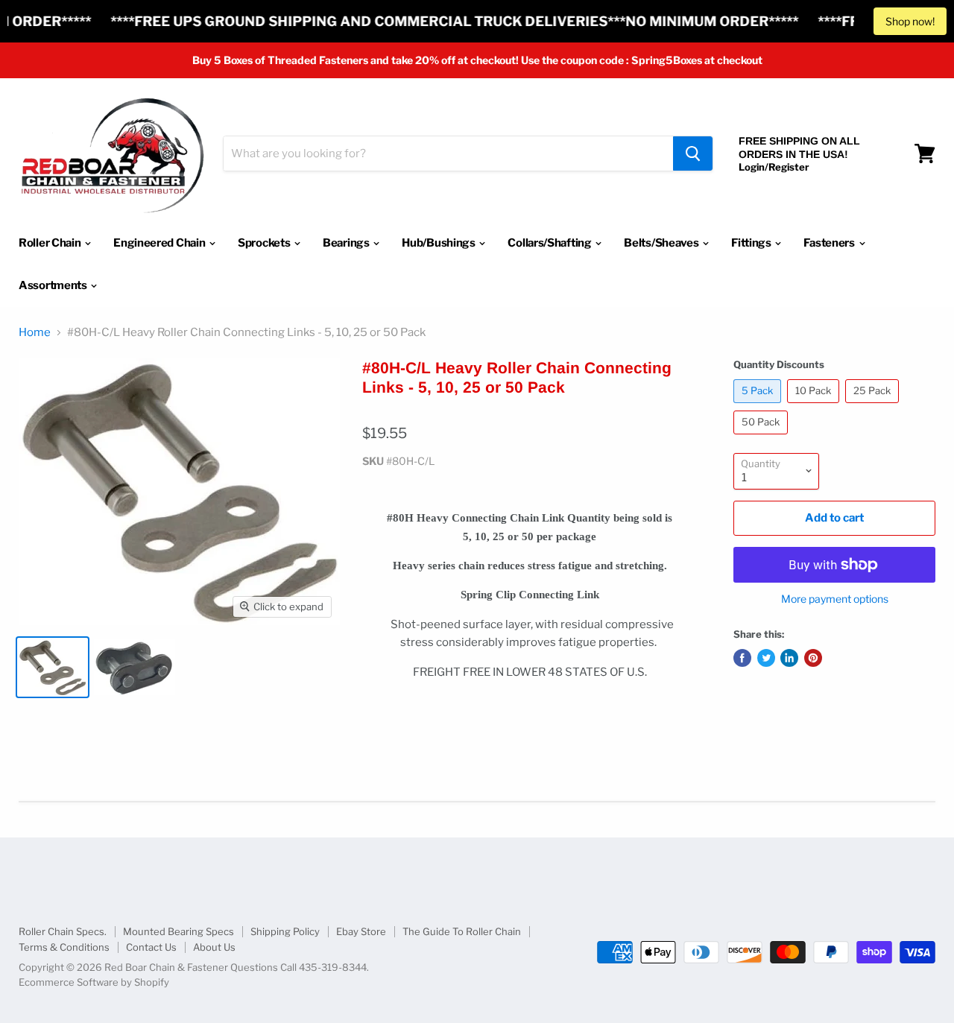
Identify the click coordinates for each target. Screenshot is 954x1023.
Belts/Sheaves (662, 243)
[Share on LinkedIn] (789, 658)
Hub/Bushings (439, 243)
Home (35, 332)
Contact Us (151, 947)
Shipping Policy (285, 931)
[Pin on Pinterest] (813, 658)
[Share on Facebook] (742, 658)
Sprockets (265, 243)
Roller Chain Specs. (63, 931)
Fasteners (829, 243)
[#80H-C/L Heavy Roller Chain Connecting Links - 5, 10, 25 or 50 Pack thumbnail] (52, 667)
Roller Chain (51, 243)
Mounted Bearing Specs (178, 931)
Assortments (54, 285)
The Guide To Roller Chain (461, 931)
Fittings (752, 243)
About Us (214, 947)
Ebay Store (361, 931)
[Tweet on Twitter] (766, 658)
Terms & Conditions (64, 947)
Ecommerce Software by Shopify (94, 982)
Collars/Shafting (550, 243)
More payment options (834, 599)
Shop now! (910, 21)
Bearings (347, 243)
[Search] (693, 153)
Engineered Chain (160, 243)
